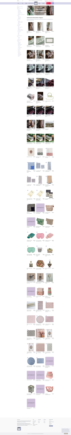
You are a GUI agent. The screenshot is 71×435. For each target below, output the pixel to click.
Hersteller (18, 41)
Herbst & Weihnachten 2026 (20, 8)
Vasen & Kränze (19, 17)
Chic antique (19, 46)
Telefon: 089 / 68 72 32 (46, 0)
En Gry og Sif (19, 48)
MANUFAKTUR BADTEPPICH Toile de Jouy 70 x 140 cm (29, 46)
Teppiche (34, 422)
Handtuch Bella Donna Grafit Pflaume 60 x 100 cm (39, 88)
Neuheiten (26, 3)
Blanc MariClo (19, 43)
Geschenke (19, 13)
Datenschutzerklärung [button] (66, 432)
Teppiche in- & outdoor (20, 29)
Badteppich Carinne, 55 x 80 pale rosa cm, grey (39, 311)
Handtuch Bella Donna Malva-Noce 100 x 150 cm (38, 130)
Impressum (50, 424)
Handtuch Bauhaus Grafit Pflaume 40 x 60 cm (29, 116)
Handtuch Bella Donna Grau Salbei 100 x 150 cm (47, 74)
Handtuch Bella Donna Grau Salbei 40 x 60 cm (30, 74)
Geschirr (18, 32)
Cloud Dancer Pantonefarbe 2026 (21, 14)
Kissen (18, 26)
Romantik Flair (19, 11)
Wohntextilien (18, 25)
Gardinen (19, 28)
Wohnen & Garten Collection (20, 6)
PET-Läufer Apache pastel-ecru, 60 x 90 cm (48, 353)
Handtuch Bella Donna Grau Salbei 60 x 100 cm (39, 74)
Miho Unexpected (19, 54)
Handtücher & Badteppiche (20, 30)
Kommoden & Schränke (20, 22)
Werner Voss (19, 55)
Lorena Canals (19, 52)
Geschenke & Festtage (19, 39)
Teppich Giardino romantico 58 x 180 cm (47, 339)
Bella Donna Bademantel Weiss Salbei (47, 32)
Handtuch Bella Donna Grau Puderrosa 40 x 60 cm (30, 102)
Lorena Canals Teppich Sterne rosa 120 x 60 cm (48, 311)
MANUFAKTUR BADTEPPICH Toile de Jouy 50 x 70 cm (38, 46)
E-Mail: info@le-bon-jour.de (51, 0)
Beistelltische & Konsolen (20, 21)
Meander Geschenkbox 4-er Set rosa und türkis (47, 297)
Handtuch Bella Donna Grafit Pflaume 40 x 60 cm (29, 88)
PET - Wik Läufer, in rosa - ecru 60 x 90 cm (38, 353)
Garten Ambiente (19, 24)
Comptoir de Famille (20, 47)
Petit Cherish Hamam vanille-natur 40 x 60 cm (29, 199)
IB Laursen (19, 50)
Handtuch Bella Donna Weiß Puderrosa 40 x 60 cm (30, 60)
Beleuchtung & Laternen (19, 35)
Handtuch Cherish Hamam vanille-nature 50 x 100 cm (38, 199)
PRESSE (39, 3)
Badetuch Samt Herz (29, 156)
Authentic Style (19, 10)
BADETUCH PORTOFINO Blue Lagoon (29, 171)
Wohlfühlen (19, 37)
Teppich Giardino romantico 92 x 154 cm (29, 353)
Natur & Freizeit (18, 40)
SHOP (22, 3)
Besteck (18, 33)
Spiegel (33, 423)
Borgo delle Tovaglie (20, 44)
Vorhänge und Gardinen (35, 424)
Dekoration (18, 15)
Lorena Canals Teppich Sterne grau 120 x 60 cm (29, 339)
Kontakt (43, 3)
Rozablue (19, 56)
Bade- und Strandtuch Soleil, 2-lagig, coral (48, 185)
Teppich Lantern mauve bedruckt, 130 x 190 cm (38, 339)
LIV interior (19, 51)
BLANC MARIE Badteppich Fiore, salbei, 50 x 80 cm (47, 46)
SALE (47, 3)
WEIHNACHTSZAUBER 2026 (31, 3)
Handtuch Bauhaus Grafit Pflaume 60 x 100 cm (38, 116)
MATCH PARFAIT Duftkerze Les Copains (38, 255)
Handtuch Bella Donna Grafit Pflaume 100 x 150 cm (48, 88)
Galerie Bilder (19, 18)
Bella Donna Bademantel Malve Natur (29, 32)
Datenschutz (50, 423)
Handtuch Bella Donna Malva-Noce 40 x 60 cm (47, 367)
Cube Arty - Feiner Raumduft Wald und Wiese (48, 255)
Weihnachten (19, 19)
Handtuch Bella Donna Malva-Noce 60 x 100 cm (29, 130)
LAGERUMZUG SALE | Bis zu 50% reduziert (49, 1)
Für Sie (17, 36)
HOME (18, 3)
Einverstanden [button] (66, 433)
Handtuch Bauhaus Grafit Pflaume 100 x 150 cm (47, 116)
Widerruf (50, 422)
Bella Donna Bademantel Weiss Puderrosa (38, 32)
